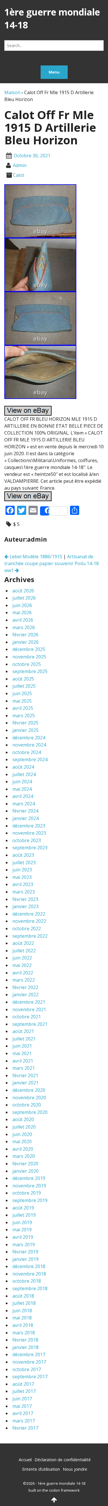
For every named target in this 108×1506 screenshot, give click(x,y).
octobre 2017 (26, 1369)
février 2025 (25, 723)
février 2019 (25, 1252)
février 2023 (25, 899)
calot (18, 175)
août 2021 (23, 1031)
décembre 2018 (28, 1266)
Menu (54, 72)
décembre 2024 (28, 737)
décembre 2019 (28, 1178)
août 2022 (23, 943)
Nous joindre (75, 1469)
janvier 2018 (25, 1347)
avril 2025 (22, 708)
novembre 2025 (29, 657)
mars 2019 (23, 1244)
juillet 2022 (24, 950)
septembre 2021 (30, 1024)
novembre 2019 (29, 1186)
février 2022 (25, 987)
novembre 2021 (29, 1009)
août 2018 (23, 1296)
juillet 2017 (24, 1391)
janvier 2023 (25, 906)
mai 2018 (22, 1318)
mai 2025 (22, 701)
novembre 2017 (29, 1362)
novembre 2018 (29, 1274)
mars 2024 (23, 804)
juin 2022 (22, 958)
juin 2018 (22, 1310)
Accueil (25, 1459)
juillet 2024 (24, 774)
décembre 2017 (28, 1354)
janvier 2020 (25, 1171)
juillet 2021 (24, 1039)
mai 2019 (22, 1229)
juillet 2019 (24, 1215)
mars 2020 (23, 1156)
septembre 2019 (30, 1200)
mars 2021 (23, 1068)
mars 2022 (23, 980)
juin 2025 (22, 693)
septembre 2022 (30, 936)
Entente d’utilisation (41, 1469)
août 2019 (23, 1208)
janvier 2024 (25, 818)
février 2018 (25, 1340)
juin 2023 (22, 870)
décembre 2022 (28, 914)
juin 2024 (22, 781)
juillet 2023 (24, 862)
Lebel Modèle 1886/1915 (35, 556)
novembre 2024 (29, 745)
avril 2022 (22, 973)
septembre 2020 (30, 1112)
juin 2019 (22, 1222)
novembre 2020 (29, 1097)
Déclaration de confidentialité (63, 1459)
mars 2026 (23, 627)
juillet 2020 (24, 1127)
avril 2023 (22, 884)
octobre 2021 (26, 1016)
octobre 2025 (26, 664)
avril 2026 (22, 620)
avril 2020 (22, 1149)
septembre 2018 (30, 1288)
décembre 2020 (28, 1090)
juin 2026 (22, 605)
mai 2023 (22, 877)
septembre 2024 (30, 759)
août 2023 (23, 855)
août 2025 (23, 679)
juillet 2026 (24, 598)
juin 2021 (22, 1046)
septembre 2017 (30, 1376)
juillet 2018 (24, 1303)
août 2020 (23, 1119)
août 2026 (23, 591)
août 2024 (23, 767)
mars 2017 (23, 1421)
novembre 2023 (29, 833)
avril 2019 (22, 1237)
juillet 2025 (24, 686)
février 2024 (25, 811)
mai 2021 (22, 1053)
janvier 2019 (25, 1259)
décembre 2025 (28, 649)
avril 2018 (22, 1325)
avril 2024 (22, 796)
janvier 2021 (25, 1082)
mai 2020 (22, 1141)
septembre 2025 (30, 671)
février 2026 (25, 634)
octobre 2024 (26, 752)
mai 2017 (22, 1406)
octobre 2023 (26, 840)
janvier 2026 (25, 642)
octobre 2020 (26, 1105)
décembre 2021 (28, 1002)
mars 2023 (23, 892)
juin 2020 (22, 1134)
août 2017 (23, 1384)
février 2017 (25, 1428)
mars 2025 (23, 715)
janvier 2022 (25, 994)
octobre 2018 (26, 1281)
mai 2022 (22, 965)
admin (19, 165)
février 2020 (25, 1163)
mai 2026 (22, 612)
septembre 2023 (30, 847)
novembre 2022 (29, 921)
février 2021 (25, 1075)
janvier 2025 (25, 730)
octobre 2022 (26, 928)
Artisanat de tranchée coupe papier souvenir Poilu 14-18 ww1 (51, 563)
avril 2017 (22, 1413)
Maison (12, 92)
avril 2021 (22, 1061)
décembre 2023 (28, 826)
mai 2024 (22, 789)
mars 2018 (23, 1332)
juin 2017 (22, 1398)
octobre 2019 (26, 1193)
